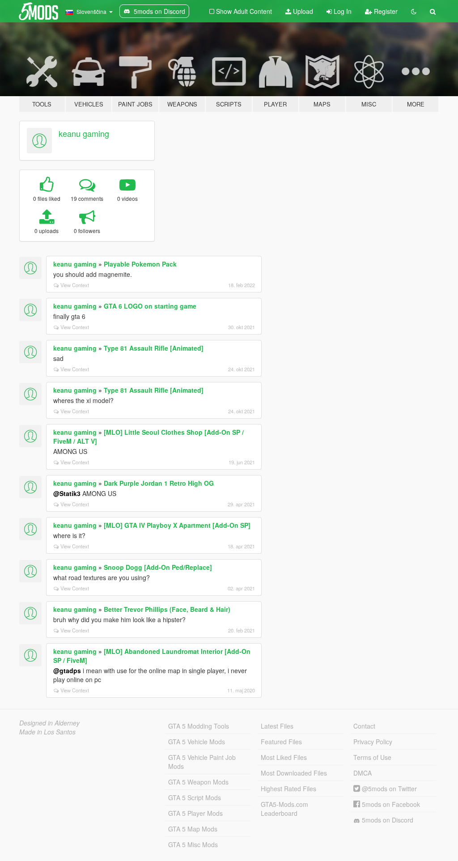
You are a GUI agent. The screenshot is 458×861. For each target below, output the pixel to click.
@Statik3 (67, 493)
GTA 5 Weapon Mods (198, 781)
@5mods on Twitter (388, 788)
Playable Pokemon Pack (140, 263)
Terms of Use (372, 757)
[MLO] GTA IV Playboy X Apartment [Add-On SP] (177, 525)
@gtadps (67, 670)
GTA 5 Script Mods (194, 797)
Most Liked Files (284, 757)
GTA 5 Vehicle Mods (196, 741)
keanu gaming (84, 133)
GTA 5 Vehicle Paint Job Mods (202, 762)
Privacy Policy (372, 741)
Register (385, 11)
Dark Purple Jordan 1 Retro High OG (159, 483)
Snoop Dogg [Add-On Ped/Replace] (158, 567)
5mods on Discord (386, 819)
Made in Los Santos (47, 731)
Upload (302, 11)
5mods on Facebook (390, 804)
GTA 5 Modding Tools (198, 725)
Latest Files (277, 725)
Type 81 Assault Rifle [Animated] (154, 348)
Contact (364, 725)
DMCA (362, 772)
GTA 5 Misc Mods (193, 844)
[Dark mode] (413, 11)
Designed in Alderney (49, 722)
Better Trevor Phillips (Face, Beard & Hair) (167, 609)
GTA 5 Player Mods (195, 813)
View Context (74, 284)
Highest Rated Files (288, 788)
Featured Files (281, 741)
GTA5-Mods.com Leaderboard (284, 809)
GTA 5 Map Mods (192, 828)
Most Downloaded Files (294, 772)
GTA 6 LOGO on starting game (150, 305)
